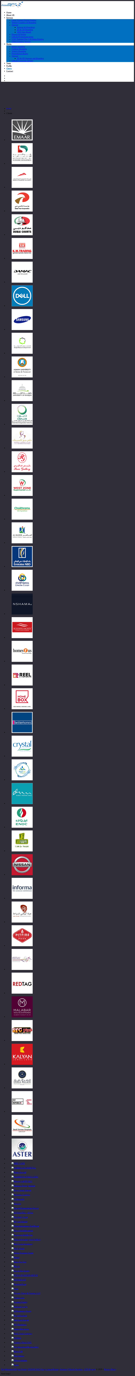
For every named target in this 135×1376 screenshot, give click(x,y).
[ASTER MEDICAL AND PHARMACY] (22, 1159)
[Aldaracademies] (19, 1360)
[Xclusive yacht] (22, 637)
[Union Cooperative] (22, 590)
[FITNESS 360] (19, 1280)
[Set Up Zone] (18, 1248)
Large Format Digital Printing (24, 20)
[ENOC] (22, 827)
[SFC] (22, 1040)
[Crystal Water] (22, 756)
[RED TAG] (22, 993)
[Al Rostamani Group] (21, 1311)
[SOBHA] (16, 1338)
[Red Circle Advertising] (22, 1244)
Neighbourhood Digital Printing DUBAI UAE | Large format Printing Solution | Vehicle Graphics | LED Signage (48, 1369)
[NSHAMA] (22, 614)
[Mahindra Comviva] (21, 1195)
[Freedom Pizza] (19, 1284)
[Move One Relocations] (22, 1230)
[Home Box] (22, 708)
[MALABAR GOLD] (22, 1017)
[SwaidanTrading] (19, 1302)
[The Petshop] (18, 1356)
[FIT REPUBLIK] (22, 1111)
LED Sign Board (24, 32)
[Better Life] (17, 1351)
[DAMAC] (22, 282)
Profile (9, 66)
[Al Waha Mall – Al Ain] (22, 1212)
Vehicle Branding (19, 51)
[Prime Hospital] (19, 1172)
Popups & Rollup (19, 34)
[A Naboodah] (18, 1199)
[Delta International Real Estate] (25, 1226)
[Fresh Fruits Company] (22, 1333)
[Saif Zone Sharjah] (20, 1320)
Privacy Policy (110, 1369)
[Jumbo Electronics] (20, 1329)
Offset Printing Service (21, 41)
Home (8, 13)
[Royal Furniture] (19, 1315)
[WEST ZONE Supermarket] (22, 495)
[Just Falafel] (22, 851)
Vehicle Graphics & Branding (24, 22)
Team (8, 63)
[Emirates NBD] (22, 566)
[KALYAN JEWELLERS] (22, 1064)
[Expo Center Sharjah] (21, 1190)
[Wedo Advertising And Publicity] (26, 1239)
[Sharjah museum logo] (22, 353)
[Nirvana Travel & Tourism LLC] (26, 1293)
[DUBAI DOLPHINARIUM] (25, 1275)
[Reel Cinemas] (22, 685)
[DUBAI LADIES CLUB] (22, 448)
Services (9, 18)
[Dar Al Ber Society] (21, 1271)
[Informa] (22, 898)
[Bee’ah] (16, 1266)
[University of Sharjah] (22, 400)
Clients (9, 69)
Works (8, 44)
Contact (9, 71)
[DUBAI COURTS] (22, 234)
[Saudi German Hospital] (22, 1135)
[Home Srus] (22, 661)
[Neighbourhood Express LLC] (25, 1347)
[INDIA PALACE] (22, 1088)
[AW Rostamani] (19, 1324)
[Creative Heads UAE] (22, 1342)
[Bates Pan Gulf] (19, 1262)
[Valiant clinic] (18, 1297)
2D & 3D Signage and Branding (30, 58)
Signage (15, 25)
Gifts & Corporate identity (22, 61)
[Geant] (15, 1365)
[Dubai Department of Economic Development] (22, 163)
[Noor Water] (22, 780)
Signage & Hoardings (26, 27)
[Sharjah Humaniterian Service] (25, 1208)
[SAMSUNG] (22, 329)
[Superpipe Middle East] (22, 1235)
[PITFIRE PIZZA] (22, 945)
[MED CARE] (18, 1163)
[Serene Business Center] (22, 1253)
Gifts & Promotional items (22, 37)
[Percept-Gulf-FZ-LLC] (22, 1181)
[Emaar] (22, 140)
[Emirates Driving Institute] (23, 1186)
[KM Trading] (22, 258)
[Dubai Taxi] (22, 211)
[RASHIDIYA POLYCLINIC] (25, 1177)
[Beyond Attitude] (19, 1221)
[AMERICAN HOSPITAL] (24, 1168)
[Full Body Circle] (20, 1217)
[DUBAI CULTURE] (22, 969)
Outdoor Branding (19, 49)
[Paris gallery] (22, 471)
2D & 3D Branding (25, 30)
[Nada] (15, 1289)
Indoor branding (18, 46)
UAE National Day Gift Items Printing (28, 39)
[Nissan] (22, 874)
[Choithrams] (22, 519)
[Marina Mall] (22, 803)
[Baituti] (15, 1257)
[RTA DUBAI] (22, 187)
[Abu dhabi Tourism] (22, 922)
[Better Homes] (22, 732)
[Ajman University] (22, 377)
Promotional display (20, 54)
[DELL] (22, 306)
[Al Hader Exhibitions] (22, 543)
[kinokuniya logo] (19, 1306)
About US (10, 15)
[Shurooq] (16, 1203)
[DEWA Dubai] (22, 424)
